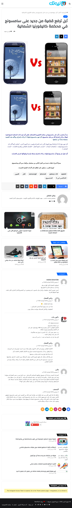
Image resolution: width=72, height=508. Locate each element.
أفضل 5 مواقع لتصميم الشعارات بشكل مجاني (43, 464)
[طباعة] (18, 186)
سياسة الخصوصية (6, 504)
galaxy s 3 (53, 174)
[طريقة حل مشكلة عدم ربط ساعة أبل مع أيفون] (62, 458)
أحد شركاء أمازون (22, 504)
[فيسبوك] (66, 36)
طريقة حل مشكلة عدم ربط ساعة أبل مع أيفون (43, 455)
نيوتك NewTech (38, 501)
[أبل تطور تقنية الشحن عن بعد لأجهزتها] (36, 251)
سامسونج (49, 178)
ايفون (16, 174)
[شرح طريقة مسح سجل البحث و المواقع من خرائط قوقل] (58, 252)
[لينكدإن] (57, 36)
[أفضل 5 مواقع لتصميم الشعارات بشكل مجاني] (62, 466)
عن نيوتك (30, 504)
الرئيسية (64, 12)
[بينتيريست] (36, 186)
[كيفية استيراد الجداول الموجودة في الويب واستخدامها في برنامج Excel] (62, 441)
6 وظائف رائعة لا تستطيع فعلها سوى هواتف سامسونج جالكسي (37, 447)
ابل (23, 174)
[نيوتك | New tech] (57, 3)
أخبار (59, 12)
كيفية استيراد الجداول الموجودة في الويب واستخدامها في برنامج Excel (36, 439)
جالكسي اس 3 (60, 178)
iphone (42, 174)
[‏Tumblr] (40, 186)
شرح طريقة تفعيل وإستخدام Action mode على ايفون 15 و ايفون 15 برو (36, 471)
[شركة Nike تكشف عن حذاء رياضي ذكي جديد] (14, 252)
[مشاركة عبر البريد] (22, 186)
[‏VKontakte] (26, 186)
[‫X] (61, 36)
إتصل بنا (14, 504)
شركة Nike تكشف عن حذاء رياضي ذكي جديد (14, 261)
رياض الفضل (51, 195)
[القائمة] (2, 4)
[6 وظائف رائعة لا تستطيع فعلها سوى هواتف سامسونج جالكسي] (62, 449)
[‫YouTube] (50, 201)
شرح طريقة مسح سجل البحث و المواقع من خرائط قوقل (59, 261)
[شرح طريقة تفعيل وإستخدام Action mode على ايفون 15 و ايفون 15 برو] (62, 473)
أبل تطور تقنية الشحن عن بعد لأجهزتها (37, 259)
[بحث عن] (70, 4)
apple (63, 174)
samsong (32, 174)
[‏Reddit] (31, 186)
